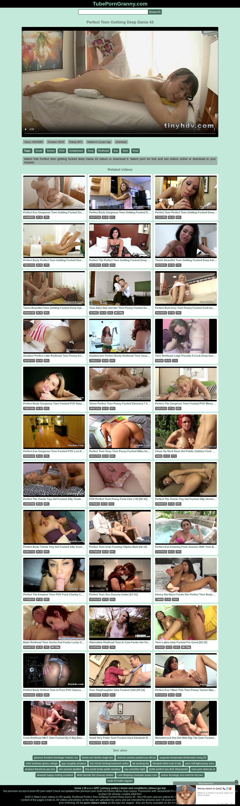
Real (135, 150)
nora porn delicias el (203, 769)
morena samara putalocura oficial (136, 757)
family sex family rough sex (97, 757)
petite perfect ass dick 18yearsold (168, 769)
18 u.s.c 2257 (91, 788)
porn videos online (95, 802)
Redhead (103, 150)
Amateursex (76, 150)
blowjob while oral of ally (167, 763)
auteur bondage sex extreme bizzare (182, 775)
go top (162, 788)
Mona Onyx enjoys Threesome (133, 791)
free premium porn (85, 791)
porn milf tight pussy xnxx (199, 763)
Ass (115, 150)
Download (121, 142)
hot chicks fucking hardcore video (109, 763)
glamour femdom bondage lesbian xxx (56, 757)
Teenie (51, 150)
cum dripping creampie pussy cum (137, 775)
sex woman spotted (70, 769)
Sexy (91, 150)
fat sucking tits (140, 763)
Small (38, 150)
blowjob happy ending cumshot (55, 775)
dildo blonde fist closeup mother (95, 775)
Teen (125, 150)
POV (62, 150)
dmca (152, 788)
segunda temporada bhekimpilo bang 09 (183, 757)
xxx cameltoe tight (134, 769)
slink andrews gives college (42, 763)
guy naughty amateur (74, 763)
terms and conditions (134, 788)
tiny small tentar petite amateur (102, 769)
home (77, 788)
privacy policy (110, 788)
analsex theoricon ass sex (40, 769)
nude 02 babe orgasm (120, 780)
